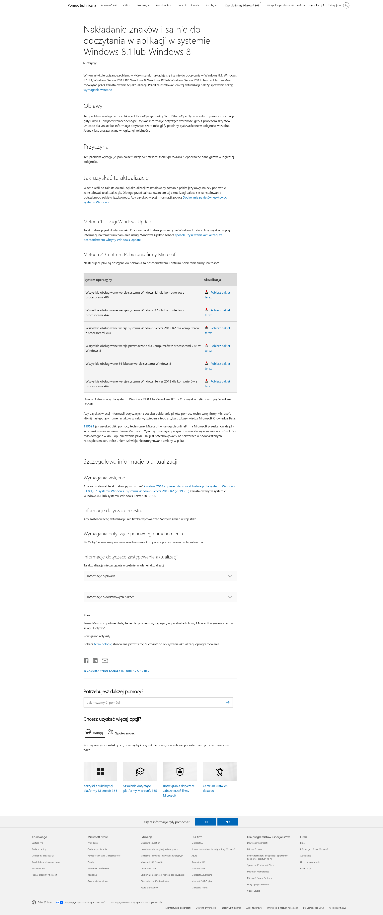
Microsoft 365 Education (152, 861)
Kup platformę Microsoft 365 (242, 5)
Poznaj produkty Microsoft (44, 874)
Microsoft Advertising (202, 874)
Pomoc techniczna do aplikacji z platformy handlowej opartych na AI (267, 857)
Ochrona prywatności (310, 861)
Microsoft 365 (109, 5)
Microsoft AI (197, 842)
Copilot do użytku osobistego (46, 861)
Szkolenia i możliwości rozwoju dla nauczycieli (163, 874)
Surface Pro (37, 842)
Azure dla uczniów (149, 887)
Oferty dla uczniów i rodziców (155, 881)
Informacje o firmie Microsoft (314, 849)
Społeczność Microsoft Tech (260, 865)
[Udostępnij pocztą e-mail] (103, 659)
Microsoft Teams (200, 887)
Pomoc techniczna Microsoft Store (104, 855)
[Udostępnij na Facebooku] (86, 659)
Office (126, 5)
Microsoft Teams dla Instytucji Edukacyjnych (162, 855)
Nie (228, 822)
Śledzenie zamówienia (98, 868)
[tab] (95, 732)
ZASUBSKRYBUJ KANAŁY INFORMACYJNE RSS (118, 670)
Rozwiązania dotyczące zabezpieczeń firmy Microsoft (178, 790)
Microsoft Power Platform (259, 877)
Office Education (148, 868)
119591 (89, 426)
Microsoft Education (150, 842)
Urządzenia (162, 5)
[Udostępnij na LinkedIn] (93, 659)
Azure (194, 855)
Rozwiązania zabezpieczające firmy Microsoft (213, 849)
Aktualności (305, 855)
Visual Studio (253, 890)
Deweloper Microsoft (257, 842)
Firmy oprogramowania (258, 884)
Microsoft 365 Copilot (202, 881)
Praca (303, 842)
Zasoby (210, 5)
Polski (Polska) (44, 901)
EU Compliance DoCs (313, 907)
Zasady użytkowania (231, 907)
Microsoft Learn (254, 849)
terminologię (103, 644)
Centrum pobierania (97, 849)
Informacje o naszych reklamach (282, 907)
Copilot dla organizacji (43, 855)
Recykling (92, 874)
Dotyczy (91, 63)
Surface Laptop (39, 849)
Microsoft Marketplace (258, 871)
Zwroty (91, 861)
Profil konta (93, 842)
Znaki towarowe (254, 907)
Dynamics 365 (198, 861)
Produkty (142, 5)
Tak (205, 822)
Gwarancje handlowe (98, 881)
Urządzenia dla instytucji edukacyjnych (159, 849)
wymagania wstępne (98, 89)
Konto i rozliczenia (188, 5)
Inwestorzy (305, 868)
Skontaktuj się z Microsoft (178, 907)
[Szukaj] (228, 702)
